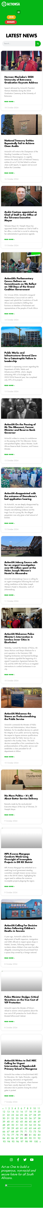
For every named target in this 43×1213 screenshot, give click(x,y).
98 (26, 1141)
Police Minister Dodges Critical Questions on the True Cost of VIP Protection (21, 1000)
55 (34, 1125)
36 (30, 1118)
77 (12, 1135)
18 (30, 1112)
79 (21, 1135)
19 (34, 1112)
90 (30, 1138)
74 (39, 1131)
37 (34, 1118)
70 (21, 1131)
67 (8, 1131)
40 (8, 1122)
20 (39, 1112)
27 (30, 1115)
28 (34, 1115)
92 (39, 1138)
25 (21, 1115)
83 (39, 1135)
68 (12, 1131)
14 (12, 1112)
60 (17, 1128)
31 (8, 1118)
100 (36, 1141)
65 (39, 1128)
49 (8, 1125)
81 (30, 1135)
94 (8, 1141)
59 (12, 1128)
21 (4, 1115)
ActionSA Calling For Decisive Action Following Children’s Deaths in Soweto (20, 928)
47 (39, 1122)
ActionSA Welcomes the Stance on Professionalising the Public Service (20, 716)
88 (21, 1138)
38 (39, 1118)
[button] (18, 12)
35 (26, 1118)
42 (17, 1122)
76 (8, 1135)
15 (17, 1112)
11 (38, 1108)
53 (26, 1125)
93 (4, 1141)
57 (4, 1128)
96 (17, 1141)
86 (12, 1138)
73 (34, 1131)
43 (21, 1122)
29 (39, 1115)
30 (4, 1118)
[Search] (38, 43)
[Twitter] (25, 1160)
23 (12, 1115)
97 (22, 1141)
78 (17, 1135)
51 (17, 1125)
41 (12, 1122)
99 (30, 1141)
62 (26, 1128)
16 (21, 1112)
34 (21, 1118)
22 (8, 1115)
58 (8, 1128)
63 (30, 1128)
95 (13, 1141)
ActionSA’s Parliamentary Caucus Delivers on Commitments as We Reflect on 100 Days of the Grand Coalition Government (20, 284)
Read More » (9, 101)
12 (4, 1112)
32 (12, 1118)
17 (26, 1112)
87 (17, 1138)
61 (21, 1128)
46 (34, 1122)
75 (4, 1135)
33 (17, 1118)
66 (4, 1131)
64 (34, 1128)
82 (34, 1135)
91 (34, 1138)
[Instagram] (11, 1160)
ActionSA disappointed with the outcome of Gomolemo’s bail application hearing (20, 496)
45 (30, 1122)
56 (39, 1125)
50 (12, 1125)
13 (8, 1112)
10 (34, 1108)
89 (26, 1138)
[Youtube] (32, 1160)
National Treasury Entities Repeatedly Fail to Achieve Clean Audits (19, 143)
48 (4, 1125)
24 (17, 1115)
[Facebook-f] (18, 1160)
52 (21, 1125)
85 (8, 1138)
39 (4, 1122)
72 (30, 1131)
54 (30, 1125)
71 (26, 1131)
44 (26, 1122)
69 (17, 1131)
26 (26, 1115)
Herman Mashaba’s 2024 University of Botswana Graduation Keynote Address (21, 80)
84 (4, 1138)
